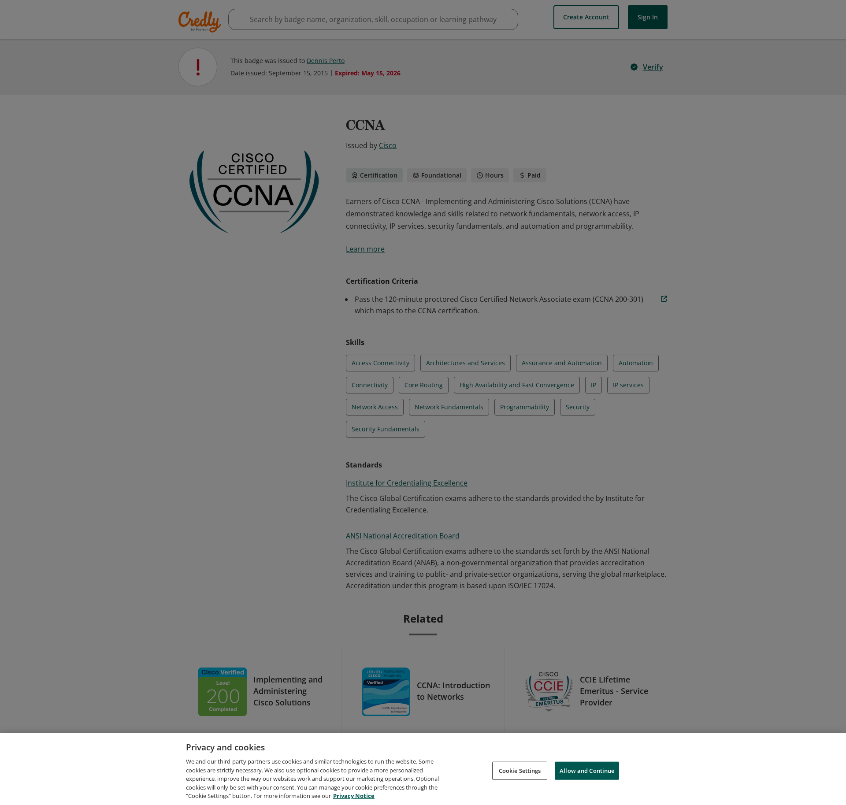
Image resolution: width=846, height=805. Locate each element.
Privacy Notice (354, 796)
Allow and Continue (587, 770)
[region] (423, 769)
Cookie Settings (520, 770)
